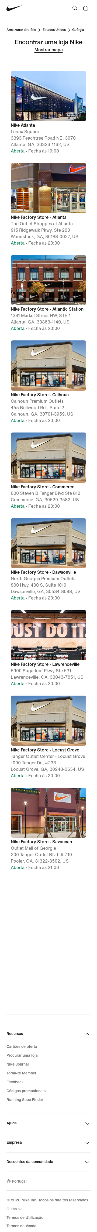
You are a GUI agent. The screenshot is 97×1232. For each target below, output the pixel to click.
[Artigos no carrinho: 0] (86, 8)
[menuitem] (14, 1209)
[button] (48, 113)
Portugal (19, 1181)
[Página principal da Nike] (14, 8)
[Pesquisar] (75, 8)
